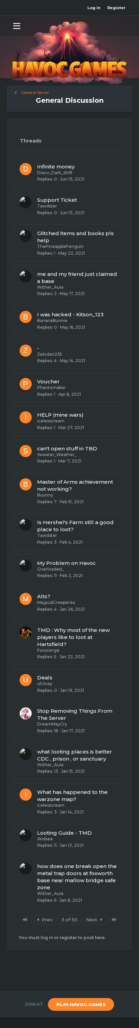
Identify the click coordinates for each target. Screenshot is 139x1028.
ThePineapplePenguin (60, 246)
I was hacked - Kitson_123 (70, 314)
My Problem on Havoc (66, 563)
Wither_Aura (50, 287)
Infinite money (56, 166)
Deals (44, 677)
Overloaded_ (50, 569)
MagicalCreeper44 (56, 602)
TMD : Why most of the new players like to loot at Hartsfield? (73, 637)
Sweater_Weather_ (57, 454)
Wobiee (45, 838)
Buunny (45, 494)
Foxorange (48, 650)
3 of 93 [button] (69, 919)
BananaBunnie (52, 320)
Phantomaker (51, 387)
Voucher (48, 381)
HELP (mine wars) (60, 415)
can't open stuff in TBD (67, 448)
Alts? (43, 596)
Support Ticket (57, 200)
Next (92, 919)
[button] (17, 25)
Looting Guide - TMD (64, 833)
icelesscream (50, 420)
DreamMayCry (52, 724)
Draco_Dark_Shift (55, 172)
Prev (46, 919)
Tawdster (47, 205)
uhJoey (44, 683)
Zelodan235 (49, 354)
